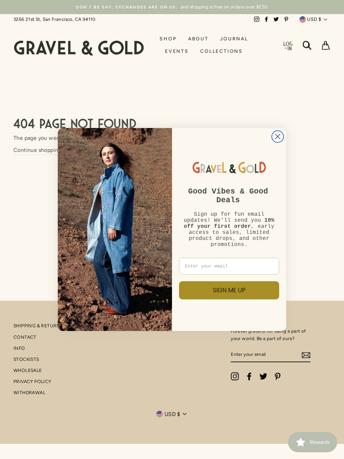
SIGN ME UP (229, 290)
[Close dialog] (278, 136)
